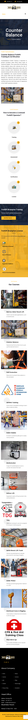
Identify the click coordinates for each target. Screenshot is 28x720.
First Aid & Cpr (11, 640)
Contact (4, 683)
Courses (4, 677)
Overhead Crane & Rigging (15, 611)
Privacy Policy (5, 688)
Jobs (3, 680)
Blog (16, 680)
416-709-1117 (9, 700)
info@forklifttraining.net (10, 702)
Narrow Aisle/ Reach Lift (15, 312)
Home (3, 14)
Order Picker (10, 581)
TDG (8, 520)
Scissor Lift (10, 493)
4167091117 (9, 1)
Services (17, 677)
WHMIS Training (12, 402)
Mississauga (17, 683)
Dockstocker (11, 463)
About (16, 673)
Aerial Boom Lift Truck (14, 550)
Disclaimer (17, 688)
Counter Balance (12, 342)
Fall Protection (11, 372)
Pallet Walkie (11, 433)
